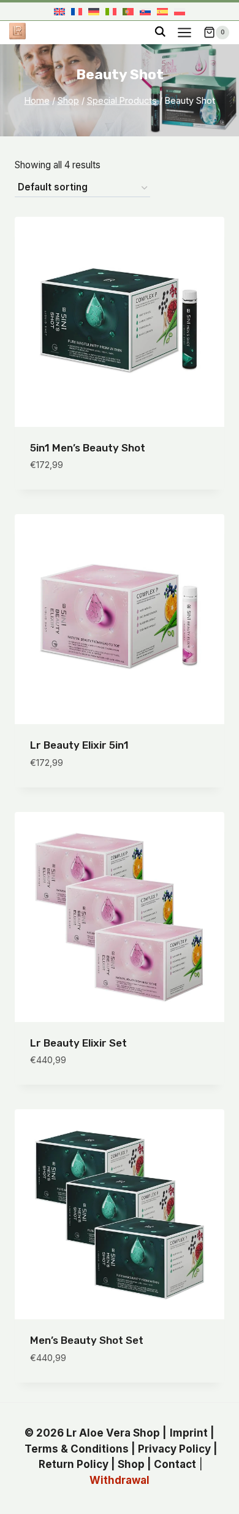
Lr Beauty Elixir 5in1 (79, 745)
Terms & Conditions (77, 1449)
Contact (175, 1464)
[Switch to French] (76, 11)
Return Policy (73, 1464)
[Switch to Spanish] (162, 11)
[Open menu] (184, 32)
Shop (131, 1464)
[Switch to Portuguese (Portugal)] (128, 11)
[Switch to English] (59, 11)
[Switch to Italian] (110, 11)
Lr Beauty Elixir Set (78, 1043)
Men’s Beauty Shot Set (86, 1340)
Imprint (189, 1433)
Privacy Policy (174, 1449)
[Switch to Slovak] (145, 11)
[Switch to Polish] (179, 11)
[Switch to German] (93, 11)
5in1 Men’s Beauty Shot (87, 448)
